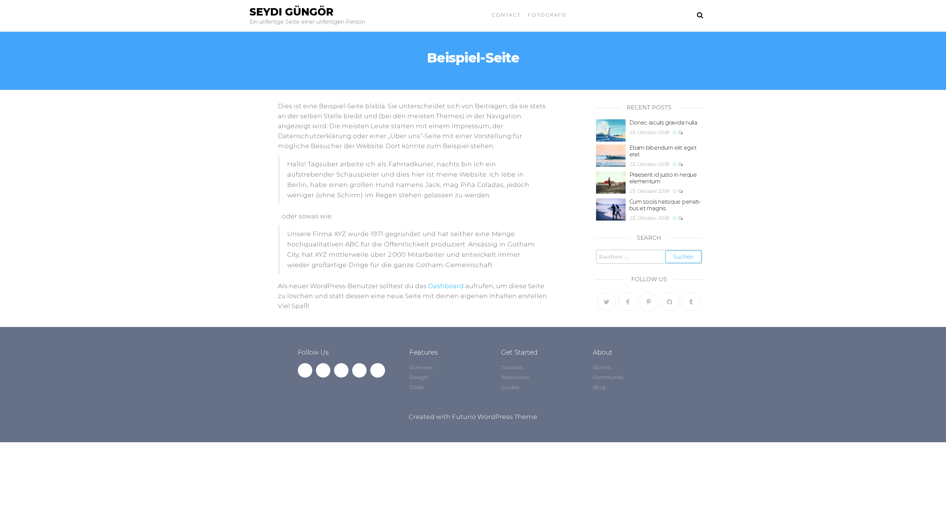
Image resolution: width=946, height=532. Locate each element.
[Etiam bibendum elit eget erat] (611, 154)
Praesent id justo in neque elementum (663, 178)
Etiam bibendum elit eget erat (663, 151)
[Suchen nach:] (649, 257)
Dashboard (446, 286)
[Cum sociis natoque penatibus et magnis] (611, 208)
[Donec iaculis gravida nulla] (611, 129)
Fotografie (547, 15)
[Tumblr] (690, 301)
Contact (506, 15)
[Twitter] (606, 301)
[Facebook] (627, 301)
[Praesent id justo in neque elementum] (611, 181)
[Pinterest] (648, 301)
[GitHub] (669, 301)
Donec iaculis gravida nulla (663, 122)
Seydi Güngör (291, 12)
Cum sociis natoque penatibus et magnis (665, 205)
